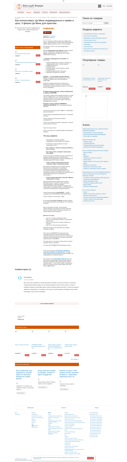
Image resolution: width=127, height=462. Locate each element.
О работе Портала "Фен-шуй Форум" (93, 199)
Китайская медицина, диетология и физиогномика (74, 439)
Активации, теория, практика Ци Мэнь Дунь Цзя (96, 177)
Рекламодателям (35, 427)
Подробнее (92, 88)
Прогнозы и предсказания (90, 186)
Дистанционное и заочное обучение (93, 132)
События (63, 407)
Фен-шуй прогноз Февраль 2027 (96, 425)
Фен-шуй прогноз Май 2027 (95, 430)
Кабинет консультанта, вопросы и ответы (94, 193)
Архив (85, 192)
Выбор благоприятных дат (90, 181)
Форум (96, 407)
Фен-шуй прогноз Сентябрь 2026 (96, 417)
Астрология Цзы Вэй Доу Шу (91, 179)
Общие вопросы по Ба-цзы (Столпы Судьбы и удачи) (75, 422)
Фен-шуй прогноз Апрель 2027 (95, 428)
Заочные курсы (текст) (31, 17)
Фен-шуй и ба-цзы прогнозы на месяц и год (96, 48)
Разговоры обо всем (89, 201)
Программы (87, 44)
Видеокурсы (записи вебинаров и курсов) (95, 38)
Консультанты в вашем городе (37, 417)
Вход (104, 6)
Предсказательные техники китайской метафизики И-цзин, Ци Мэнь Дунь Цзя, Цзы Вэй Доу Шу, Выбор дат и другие (96, 173)
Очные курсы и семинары (90, 136)
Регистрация (109, 6)
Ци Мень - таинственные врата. (22, 80)
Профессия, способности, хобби (92, 166)
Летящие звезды (87, 141)
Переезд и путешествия (89, 165)
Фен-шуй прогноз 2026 (93, 414)
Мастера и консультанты (90, 195)
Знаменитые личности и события (92, 158)
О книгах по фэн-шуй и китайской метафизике (95, 197)
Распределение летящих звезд (22, 53)
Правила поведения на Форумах (54, 431)
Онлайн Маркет (34, 414)
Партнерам (36, 425)
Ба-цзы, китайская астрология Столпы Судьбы (95, 150)
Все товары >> (75, 359)
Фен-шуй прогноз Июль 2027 (95, 433)
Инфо (49, 412)
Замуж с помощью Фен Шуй (22, 344)
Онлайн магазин (21, 17)
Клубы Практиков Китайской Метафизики (94, 134)
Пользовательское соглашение (54, 426)
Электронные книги (89, 51)
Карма (49, 425)
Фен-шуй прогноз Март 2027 (95, 427)
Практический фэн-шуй (89, 139)
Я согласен (90, 458)
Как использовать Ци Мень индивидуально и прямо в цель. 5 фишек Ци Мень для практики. (46, 18)
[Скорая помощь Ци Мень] (21, 310)
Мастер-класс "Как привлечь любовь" (24, 71)
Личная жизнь (87, 159)
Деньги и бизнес (87, 152)
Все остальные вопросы (89, 190)
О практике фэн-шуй (89, 143)
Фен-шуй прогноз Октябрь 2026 (96, 419)
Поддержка (50, 423)
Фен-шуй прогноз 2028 (93, 436)
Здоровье (86, 156)
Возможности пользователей (53, 417)
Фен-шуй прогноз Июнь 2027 (95, 431)
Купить (38, 55)
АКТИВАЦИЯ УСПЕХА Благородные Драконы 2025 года (38, 346)
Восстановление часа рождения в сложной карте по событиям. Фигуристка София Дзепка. (24, 375)
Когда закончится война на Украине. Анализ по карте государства (46, 373)
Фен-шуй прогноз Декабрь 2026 (96, 422)
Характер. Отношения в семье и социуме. (94, 168)
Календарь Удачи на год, (62, 258)
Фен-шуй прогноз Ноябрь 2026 (96, 420)
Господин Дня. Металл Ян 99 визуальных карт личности (104, 80)
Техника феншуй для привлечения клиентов (25, 62)
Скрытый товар (88, 46)
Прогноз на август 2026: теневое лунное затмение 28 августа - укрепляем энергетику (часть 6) (69, 374)
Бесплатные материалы (90, 36)
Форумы (33, 419)
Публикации (30, 407)
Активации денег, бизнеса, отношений (94, 33)
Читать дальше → (21, 393)
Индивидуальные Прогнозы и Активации (95, 42)
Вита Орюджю (29, 47)
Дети (84, 154)
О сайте (49, 414)
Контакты (50, 419)
